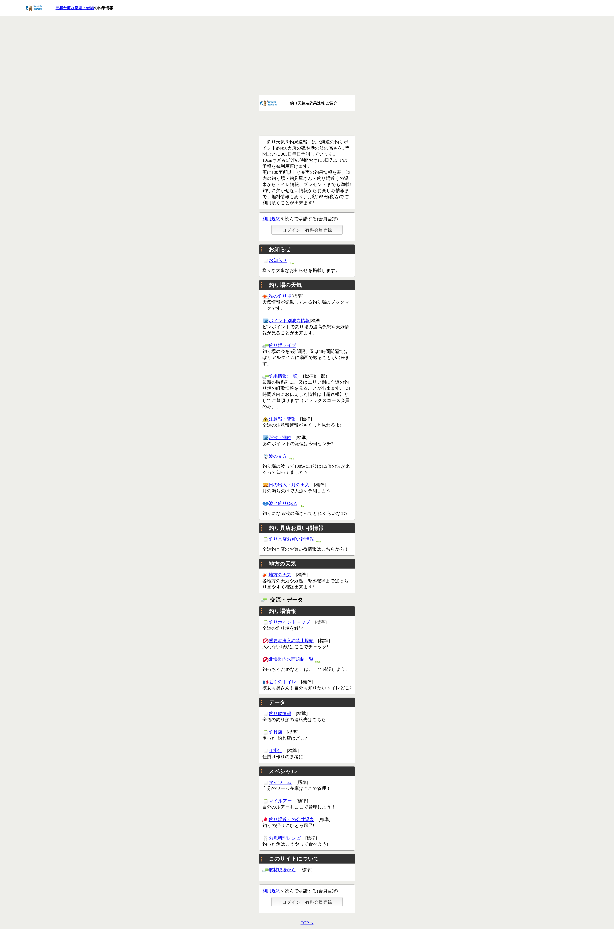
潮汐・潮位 (280, 437)
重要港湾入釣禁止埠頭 (291, 640)
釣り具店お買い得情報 (291, 539)
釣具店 (275, 732)
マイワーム (280, 782)
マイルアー (280, 800)
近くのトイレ (282, 681)
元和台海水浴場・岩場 (74, 8)
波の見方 (278, 456)
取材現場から (282, 869)
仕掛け (275, 750)
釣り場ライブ (282, 345)
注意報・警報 (282, 418)
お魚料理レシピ (285, 838)
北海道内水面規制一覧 (291, 659)
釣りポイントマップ (289, 622)
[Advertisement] (307, 62)
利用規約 (271, 218)
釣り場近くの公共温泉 (291, 819)
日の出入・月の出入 (289, 484)
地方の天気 (280, 574)
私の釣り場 (280, 296)
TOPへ (307, 922)
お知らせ (278, 260)
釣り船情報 (280, 713)
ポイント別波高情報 (289, 320)
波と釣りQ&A (283, 503)
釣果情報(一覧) (284, 376)
